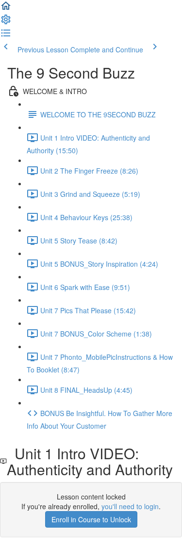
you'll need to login (130, 506)
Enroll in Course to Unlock (91, 519)
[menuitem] (6, 22)
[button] (6, 9)
